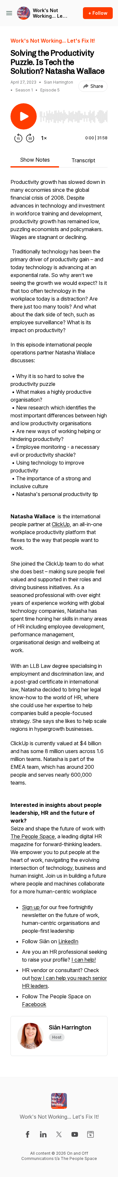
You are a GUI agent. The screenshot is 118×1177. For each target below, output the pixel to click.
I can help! (83, 959)
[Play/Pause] (23, 116)
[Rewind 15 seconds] (18, 138)
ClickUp (61, 524)
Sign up (31, 907)
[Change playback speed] (43, 138)
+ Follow (98, 13)
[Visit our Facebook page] (27, 1134)
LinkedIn (68, 941)
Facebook (34, 1004)
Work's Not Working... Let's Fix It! (50, 13)
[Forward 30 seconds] (30, 138)
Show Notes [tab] (35, 159)
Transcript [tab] (83, 160)
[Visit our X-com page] (59, 1134)
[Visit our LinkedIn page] (43, 1134)
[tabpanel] (59, 597)
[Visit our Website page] (90, 1134)
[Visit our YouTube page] (74, 1134)
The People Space (32, 836)
